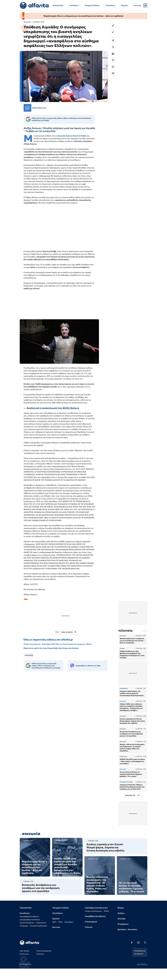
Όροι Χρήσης (24, 951)
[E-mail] (113, 73)
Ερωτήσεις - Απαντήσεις (127, 929)
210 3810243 (138, 954)
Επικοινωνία (24, 954)
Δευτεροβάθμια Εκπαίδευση (30, 920)
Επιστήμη (121, 918)
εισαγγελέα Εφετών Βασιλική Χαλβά (71, 136)
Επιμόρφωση (123, 924)
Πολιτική (88, 927)
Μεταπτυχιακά (91, 922)
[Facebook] (113, 40)
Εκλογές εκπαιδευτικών (38, 926)
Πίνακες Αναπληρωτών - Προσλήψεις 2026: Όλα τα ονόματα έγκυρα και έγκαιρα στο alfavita (57, 644)
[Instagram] (138, 942)
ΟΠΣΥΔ (106, 911)
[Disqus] (67, 702)
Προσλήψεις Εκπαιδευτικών (96, 908)
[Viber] (113, 60)
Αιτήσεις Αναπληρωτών (93, 911)
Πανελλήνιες (110, 5)
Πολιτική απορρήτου (43, 951)
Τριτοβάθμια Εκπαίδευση (95, 916)
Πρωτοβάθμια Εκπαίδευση (29, 916)
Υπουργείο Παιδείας (92, 5)
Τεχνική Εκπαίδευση (27, 923)
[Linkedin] (113, 53)
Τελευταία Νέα (58, 5)
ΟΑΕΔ (60, 922)
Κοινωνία (137, 5)
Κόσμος (121, 908)
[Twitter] (113, 47)
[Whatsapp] (113, 67)
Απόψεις (121, 913)
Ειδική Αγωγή (41, 923)
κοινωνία (31, 833)
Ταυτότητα (40, 954)
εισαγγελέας (29, 655)
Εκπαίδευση (73, 5)
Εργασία (124, 5)
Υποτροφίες (24, 926)
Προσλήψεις (68, 922)
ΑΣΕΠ (54, 922)
